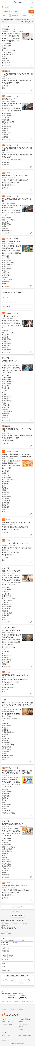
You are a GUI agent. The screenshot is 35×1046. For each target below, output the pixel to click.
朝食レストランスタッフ (11, 571)
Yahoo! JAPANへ (6, 1040)
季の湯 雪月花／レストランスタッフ (15, 175)
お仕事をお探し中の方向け (8, 1022)
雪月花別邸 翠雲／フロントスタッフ (15, 675)
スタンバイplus (6, 1035)
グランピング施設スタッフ (12, 630)
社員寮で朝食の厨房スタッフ (12, 824)
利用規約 (21, 1022)
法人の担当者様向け (7, 1024)
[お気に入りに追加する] (31, 65)
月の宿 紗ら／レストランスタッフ (14, 885)
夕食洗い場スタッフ (9, 361)
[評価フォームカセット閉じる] (32, 975)
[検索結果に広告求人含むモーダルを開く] (5, 22)
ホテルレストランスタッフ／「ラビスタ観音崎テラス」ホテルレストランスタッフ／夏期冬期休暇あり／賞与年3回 (17, 705)
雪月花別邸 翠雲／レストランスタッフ (16, 522)
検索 (32, 11)
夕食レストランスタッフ (11, 316)
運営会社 (21, 1026)
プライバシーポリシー (24, 1024)
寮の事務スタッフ (8, 29)
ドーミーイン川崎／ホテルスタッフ (15, 543)
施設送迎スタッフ (8, 99)
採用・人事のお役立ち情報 (25, 1035)
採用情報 (21, 1029)
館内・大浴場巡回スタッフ (12, 241)
